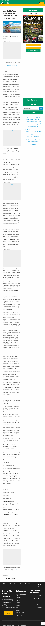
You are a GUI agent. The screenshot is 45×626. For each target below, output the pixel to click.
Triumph (39, 142)
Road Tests (19, 615)
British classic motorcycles (30, 117)
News (32, 134)
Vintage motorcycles (33, 144)
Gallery (18, 605)
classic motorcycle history (37, 123)
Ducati (35, 124)
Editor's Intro (39, 124)
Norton (28, 136)
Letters (32, 131)
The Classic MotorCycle (34, 141)
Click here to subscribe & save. (12, 65)
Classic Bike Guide (30, 119)
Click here (15, 569)
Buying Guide (19, 597)
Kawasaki (39, 129)
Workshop (19, 618)
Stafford (38, 136)
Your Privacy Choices (8, 612)
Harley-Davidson (33, 126)
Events (18, 600)
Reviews (19, 613)
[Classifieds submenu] (25, 583)
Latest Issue (19, 608)
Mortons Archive (39, 131)
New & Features (20, 612)
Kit (17, 607)
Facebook (29, 126)
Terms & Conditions (22, 625)
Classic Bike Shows (32, 121)
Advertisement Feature (22, 594)
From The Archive (20, 604)
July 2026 (33, 13)
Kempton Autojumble (27, 131)
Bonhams (28, 115)
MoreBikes (34, 131)
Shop (18, 617)
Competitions (20, 599)
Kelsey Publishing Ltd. (7, 625)
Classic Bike (38, 117)
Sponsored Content (33, 136)
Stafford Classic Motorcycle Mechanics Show (30, 139)
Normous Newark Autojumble (38, 134)
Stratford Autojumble (40, 139)
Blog (18, 595)
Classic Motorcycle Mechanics (29, 124)
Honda (37, 126)
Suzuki (29, 141)
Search (41, 108)
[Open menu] (22, 5)
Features (4, 9)
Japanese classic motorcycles (34, 129)
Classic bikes (27, 121)
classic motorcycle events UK (29, 123)
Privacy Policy (14, 625)
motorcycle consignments (27, 134)
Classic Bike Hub (38, 119)
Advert (12, 130)
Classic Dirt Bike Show (38, 121)
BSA (35, 117)
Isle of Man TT (27, 129)
